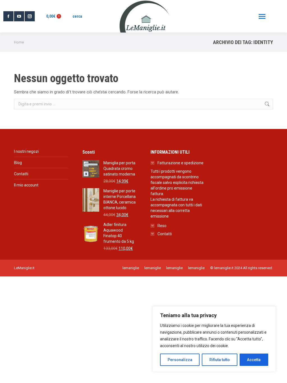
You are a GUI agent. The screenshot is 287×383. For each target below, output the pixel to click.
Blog (18, 162)
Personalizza (180, 359)
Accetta (254, 359)
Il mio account (26, 185)
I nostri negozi (26, 151)
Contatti (21, 174)
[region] (214, 339)
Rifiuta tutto (219, 359)
